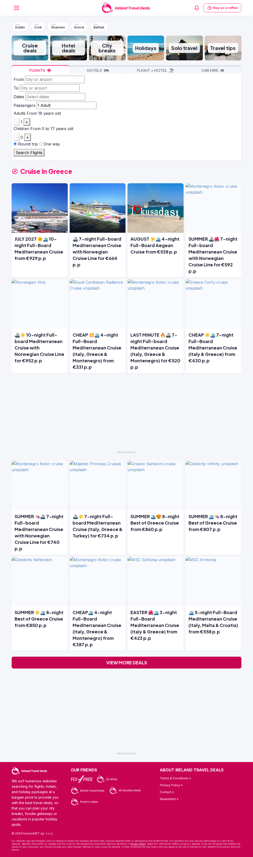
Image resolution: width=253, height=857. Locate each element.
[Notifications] (197, 8)
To (16, 88)
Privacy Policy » (171, 785)
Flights (37, 70)
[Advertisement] (126, 414)
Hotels (95, 70)
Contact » (167, 792)
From (19, 79)
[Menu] (16, 8)
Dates (19, 96)
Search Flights (29, 152)
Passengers (24, 105)
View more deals (126, 662)
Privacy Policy (138, 843)
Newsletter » (169, 799)
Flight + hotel (152, 70)
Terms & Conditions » (175, 778)
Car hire (210, 70)
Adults (19, 113)
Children (21, 128)
